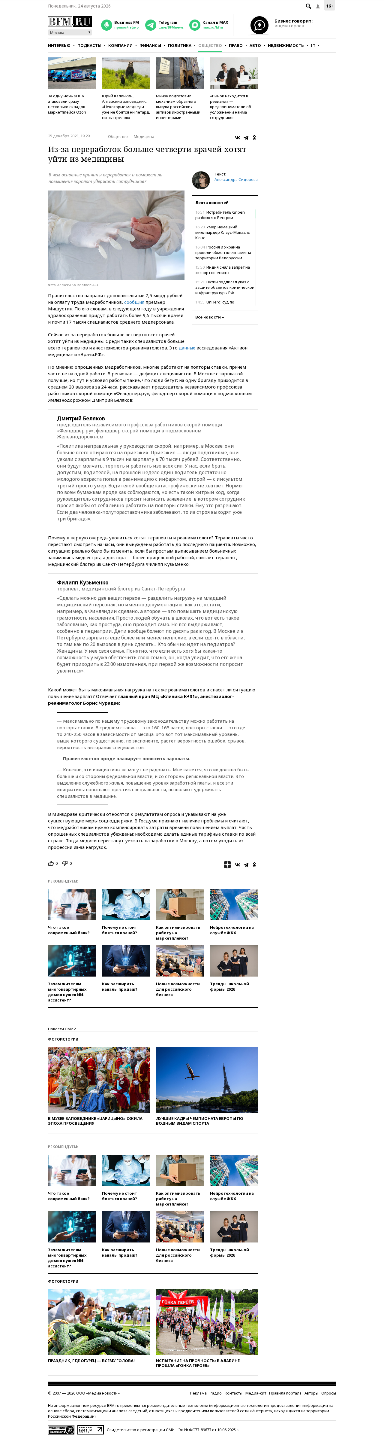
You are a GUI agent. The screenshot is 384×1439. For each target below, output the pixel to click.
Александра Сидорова (236, 179)
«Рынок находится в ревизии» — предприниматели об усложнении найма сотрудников (230, 106)
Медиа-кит (255, 1393)
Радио (216, 1393)
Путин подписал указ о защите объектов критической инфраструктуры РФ (224, 287)
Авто (255, 45)
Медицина (144, 136)
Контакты (233, 1393)
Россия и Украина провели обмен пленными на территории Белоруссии (223, 252)
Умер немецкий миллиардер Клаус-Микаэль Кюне (222, 232)
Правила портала (285, 1393)
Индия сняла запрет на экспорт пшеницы (222, 269)
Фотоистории (63, 1039)
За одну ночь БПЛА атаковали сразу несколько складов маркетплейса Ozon (67, 104)
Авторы (311, 1393)
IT (313, 45)
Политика (179, 45)
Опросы (328, 1393)
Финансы (150, 45)
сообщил (134, 302)
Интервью (59, 45)
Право (236, 45)
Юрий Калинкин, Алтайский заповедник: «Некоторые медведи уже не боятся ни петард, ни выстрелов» (126, 106)
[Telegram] (246, 137)
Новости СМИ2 (62, 1029)
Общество (210, 45)
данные (187, 348)
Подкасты (89, 45)
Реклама (198, 1393)
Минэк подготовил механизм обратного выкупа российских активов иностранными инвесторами (178, 106)
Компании (120, 45)
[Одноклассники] (254, 137)
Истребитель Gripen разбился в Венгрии (220, 214)
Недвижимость (286, 45)
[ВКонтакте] (237, 137)
